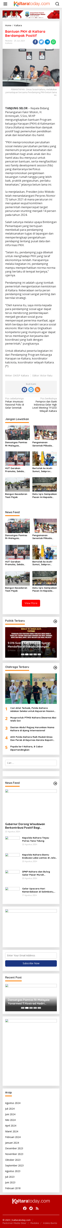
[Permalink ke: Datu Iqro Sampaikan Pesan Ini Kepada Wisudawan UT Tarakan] (44, 484)
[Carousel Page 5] (39, 654)
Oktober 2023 (12, 1159)
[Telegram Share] (47, 42)
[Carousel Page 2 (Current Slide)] (27, 654)
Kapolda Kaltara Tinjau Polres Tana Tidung (35, 839)
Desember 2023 (14, 1148)
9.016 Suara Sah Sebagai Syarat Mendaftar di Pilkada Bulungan (29, 644)
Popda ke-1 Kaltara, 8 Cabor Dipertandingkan (26, 748)
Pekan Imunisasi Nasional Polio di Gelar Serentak (14, 403)
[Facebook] (24, 389)
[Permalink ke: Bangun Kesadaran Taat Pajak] (17, 484)
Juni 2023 (10, 1182)
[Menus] (5, 4)
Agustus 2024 (12, 1103)
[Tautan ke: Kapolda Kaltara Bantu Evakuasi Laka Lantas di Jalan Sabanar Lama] (12, 860)
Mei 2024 (10, 1120)
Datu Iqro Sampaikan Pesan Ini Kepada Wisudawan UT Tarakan (44, 496)
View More (31, 603)
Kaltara (8, 43)
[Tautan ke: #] (55, 621)
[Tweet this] (41, 42)
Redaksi (34, 1223)
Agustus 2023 (12, 1171)
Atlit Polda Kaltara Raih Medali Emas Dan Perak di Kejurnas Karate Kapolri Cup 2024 (31, 739)
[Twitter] (31, 389)
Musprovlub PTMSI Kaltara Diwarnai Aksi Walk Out (33, 719)
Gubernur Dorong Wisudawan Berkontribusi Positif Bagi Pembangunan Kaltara (25, 826)
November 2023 (14, 1154)
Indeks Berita (50, 1223)
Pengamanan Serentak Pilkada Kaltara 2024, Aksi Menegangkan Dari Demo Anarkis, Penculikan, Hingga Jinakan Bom (43, 444)
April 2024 (10, 1125)
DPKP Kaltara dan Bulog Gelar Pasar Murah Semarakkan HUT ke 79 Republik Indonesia (36, 873)
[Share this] (35, 42)
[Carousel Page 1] (22, 654)
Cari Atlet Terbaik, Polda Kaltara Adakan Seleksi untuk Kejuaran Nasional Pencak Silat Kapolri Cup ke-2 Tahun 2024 (33, 710)
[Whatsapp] (53, 42)
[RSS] (37, 389)
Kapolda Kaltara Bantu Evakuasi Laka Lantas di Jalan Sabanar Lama (39, 856)
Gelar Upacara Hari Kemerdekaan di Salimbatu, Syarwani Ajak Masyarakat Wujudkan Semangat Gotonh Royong (38, 890)
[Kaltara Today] (32, 3)
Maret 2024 (11, 1131)
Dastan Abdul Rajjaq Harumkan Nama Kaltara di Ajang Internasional (32, 729)
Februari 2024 (12, 1137)
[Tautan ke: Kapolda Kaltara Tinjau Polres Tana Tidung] (12, 843)
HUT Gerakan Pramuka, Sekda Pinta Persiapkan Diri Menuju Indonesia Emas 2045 (17, 470)
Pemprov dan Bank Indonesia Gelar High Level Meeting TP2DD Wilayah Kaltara (44, 405)
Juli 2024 (9, 1108)
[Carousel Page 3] (31, 654)
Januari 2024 (12, 1142)
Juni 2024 (10, 1114)
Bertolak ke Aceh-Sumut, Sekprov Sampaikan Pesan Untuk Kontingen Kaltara (42, 470)
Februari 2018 (12, 1188)
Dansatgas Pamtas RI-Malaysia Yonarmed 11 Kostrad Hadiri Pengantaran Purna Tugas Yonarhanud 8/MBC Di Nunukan (17, 444)
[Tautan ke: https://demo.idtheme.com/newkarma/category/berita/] (55, 783)
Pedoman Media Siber (14, 1223)
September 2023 (14, 1165)
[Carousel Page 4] (35, 654)
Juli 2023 (9, 1176)
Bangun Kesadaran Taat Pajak (16, 495)
